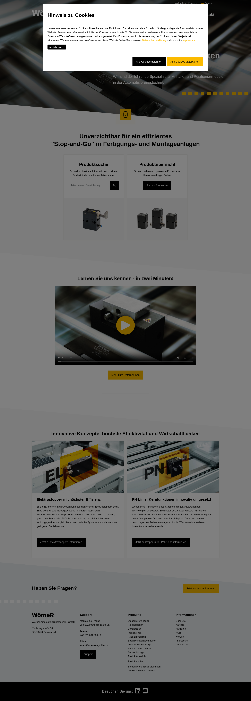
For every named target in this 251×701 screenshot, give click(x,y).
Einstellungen (55, 47)
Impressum (189, 40)
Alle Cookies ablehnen (149, 61)
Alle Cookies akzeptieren (185, 61)
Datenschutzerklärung (154, 40)
